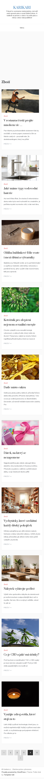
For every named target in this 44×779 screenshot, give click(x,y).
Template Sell (9, 775)
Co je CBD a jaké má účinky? (21, 654)
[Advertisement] (22, 55)
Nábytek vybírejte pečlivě (19, 589)
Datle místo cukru (15, 387)
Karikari (22, 7)
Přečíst (7, 144)
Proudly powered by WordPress (14, 772)
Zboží (6, 116)
